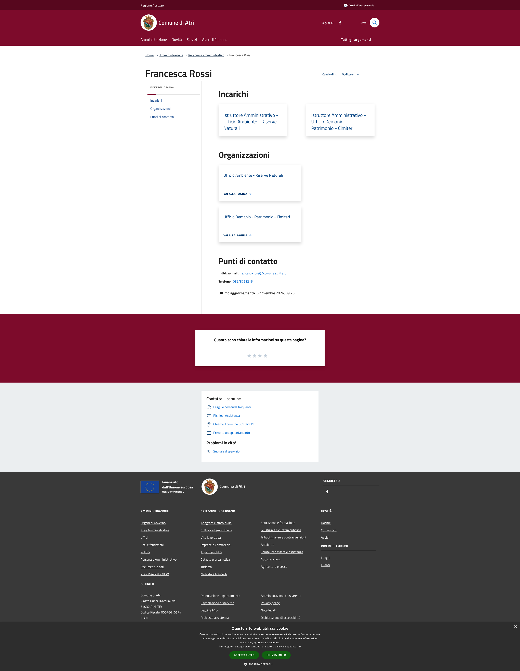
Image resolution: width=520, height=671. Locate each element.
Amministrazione (171, 55)
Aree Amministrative (155, 530)
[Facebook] (338, 22)
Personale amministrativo (206, 55)
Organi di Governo (153, 522)
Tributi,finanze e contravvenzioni (283, 537)
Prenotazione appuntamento (220, 595)
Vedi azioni (349, 74)
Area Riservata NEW (155, 574)
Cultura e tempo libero (216, 530)
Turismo (206, 566)
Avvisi (325, 537)
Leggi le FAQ (209, 610)
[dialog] (260, 646)
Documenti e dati (152, 566)
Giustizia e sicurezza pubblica (281, 529)
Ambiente (267, 544)
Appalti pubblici (211, 552)
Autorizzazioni (271, 559)
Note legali (268, 610)
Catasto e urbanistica (215, 559)
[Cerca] (374, 22)
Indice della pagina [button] (162, 87)
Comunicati (329, 530)
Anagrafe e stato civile (216, 522)
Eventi (325, 564)
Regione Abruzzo (152, 5)
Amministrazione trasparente (281, 595)
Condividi (328, 74)
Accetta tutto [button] (244, 655)
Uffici (144, 537)
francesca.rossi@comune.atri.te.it (263, 273)
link (299, 646)
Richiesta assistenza (215, 617)
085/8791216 (243, 281)
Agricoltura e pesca (274, 566)
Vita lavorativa (211, 537)
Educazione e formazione (278, 522)
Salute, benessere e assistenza (282, 551)
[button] (260, 664)
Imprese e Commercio (215, 544)
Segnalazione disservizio (217, 602)
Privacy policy (270, 602)
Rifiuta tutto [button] (276, 655)
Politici (145, 552)
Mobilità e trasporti (214, 574)
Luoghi (325, 557)
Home (149, 55)
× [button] (515, 626)
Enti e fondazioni (152, 544)
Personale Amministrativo (159, 559)
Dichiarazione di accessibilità (280, 617)
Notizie (326, 522)
